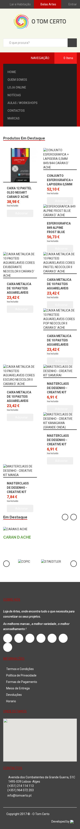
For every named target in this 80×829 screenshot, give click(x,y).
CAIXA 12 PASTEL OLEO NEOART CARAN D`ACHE (19, 192)
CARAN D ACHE (17, 537)
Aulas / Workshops (22, 103)
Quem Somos (17, 79)
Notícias (14, 95)
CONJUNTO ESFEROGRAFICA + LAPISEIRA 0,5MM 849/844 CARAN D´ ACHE (60, 184)
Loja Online (16, 87)
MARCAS (13, 118)
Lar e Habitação (20, 4)
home (11, 72)
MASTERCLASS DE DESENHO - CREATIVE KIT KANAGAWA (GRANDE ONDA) (58, 444)
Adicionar (21, 213)
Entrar (72, 4)
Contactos (16, 110)
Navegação (40, 58)
